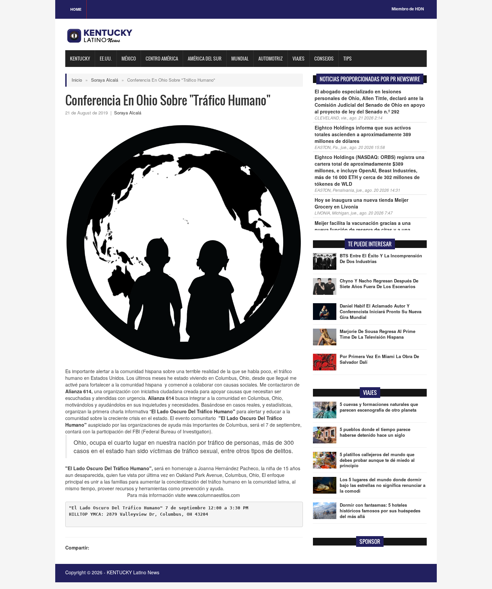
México (128, 58)
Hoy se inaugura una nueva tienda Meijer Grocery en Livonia (361, 203)
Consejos (324, 58)
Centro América (162, 58)
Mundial (240, 58)
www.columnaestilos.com (214, 495)
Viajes (299, 58)
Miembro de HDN (408, 9)
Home (75, 9)
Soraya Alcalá (104, 80)
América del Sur (205, 58)
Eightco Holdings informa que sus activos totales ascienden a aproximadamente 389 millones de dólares (363, 134)
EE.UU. (106, 58)
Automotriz (270, 58)
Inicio (77, 80)
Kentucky (80, 58)
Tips (347, 58)
